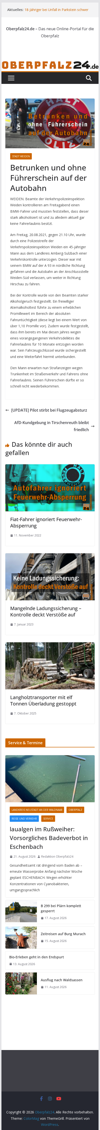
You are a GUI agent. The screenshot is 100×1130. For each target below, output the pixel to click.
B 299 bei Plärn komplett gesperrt (61, 908)
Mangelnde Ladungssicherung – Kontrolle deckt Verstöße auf (45, 611)
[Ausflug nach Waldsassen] (21, 983)
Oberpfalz (75, 810)
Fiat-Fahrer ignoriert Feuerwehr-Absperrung (46, 522)
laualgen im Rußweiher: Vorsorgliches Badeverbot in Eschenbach (49, 838)
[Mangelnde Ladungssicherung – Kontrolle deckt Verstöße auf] (50, 556)
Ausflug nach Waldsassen (62, 980)
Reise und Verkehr (24, 818)
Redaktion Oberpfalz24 (57, 856)
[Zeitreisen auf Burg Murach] (21, 938)
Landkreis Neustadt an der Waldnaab (37, 810)
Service (48, 818)
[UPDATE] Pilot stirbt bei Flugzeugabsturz (49, 410)
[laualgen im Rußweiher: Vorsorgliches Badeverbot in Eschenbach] (50, 778)
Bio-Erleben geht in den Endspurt (36, 957)
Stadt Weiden (21, 156)
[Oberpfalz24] (50, 63)
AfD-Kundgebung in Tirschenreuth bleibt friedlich (51, 426)
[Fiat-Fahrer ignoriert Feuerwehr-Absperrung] (50, 467)
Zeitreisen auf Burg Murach (63, 934)
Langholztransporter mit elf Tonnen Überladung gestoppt (43, 700)
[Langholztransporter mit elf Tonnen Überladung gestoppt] (50, 645)
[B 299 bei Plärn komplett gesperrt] (21, 912)
